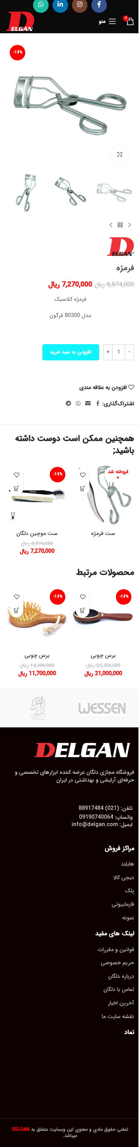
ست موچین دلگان (37, 533)
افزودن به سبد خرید (70, 352)
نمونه (128, 918)
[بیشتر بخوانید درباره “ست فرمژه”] (82, 488)
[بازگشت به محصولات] (120, 225)
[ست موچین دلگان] (37, 495)
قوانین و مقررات (116, 949)
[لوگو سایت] (20, 21)
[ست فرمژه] (103, 495)
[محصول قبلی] (129, 225)
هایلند (127, 864)
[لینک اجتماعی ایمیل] (88, 403)
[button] (16, 488)
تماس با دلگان (118, 989)
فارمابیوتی (123, 904)
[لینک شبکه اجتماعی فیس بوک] (97, 403)
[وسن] (102, 708)
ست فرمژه (103, 533)
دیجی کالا (123, 877)
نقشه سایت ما (118, 1016)
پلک (129, 890)
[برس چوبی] (103, 617)
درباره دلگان (121, 976)
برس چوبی (103, 655)
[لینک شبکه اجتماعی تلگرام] (68, 403)
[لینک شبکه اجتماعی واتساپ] (78, 403)
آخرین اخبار (121, 1003)
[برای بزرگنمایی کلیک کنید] (119, 154)
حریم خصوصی (117, 962)
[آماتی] (38, 708)
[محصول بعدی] (111, 225)
